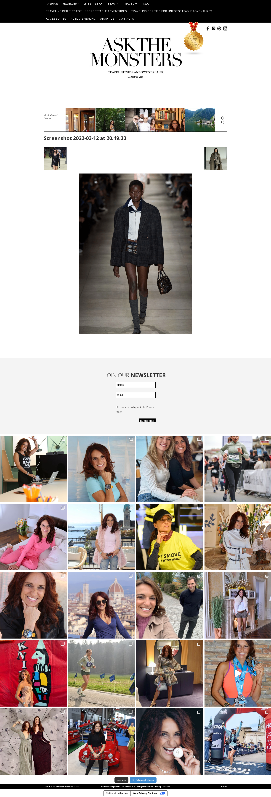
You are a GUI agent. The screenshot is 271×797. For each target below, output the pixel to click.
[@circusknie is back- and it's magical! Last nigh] (33, 673)
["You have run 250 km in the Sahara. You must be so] (33, 469)
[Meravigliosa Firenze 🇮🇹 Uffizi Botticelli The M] (101, 605)
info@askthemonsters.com (67, 786)
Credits (224, 786)
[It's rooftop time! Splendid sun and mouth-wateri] (101, 537)
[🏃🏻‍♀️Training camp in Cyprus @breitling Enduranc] (33, 605)
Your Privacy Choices (145, 793)
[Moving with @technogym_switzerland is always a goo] (169, 537)
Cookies (166, 787)
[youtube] (225, 28)
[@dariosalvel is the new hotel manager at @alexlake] (169, 469)
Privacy (158, 787)
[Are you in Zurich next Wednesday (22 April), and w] (101, 469)
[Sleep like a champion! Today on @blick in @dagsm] (33, 537)
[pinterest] (219, 28)
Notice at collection (117, 793)
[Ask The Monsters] (135, 56)
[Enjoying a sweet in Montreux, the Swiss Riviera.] (169, 741)
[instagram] (213, 28)
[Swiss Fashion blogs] (194, 39)
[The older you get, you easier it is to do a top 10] (101, 673)
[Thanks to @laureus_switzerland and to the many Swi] (169, 605)
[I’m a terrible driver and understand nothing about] (101, 741)
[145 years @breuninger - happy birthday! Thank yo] (33, 741)
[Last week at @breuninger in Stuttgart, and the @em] (169, 673)
